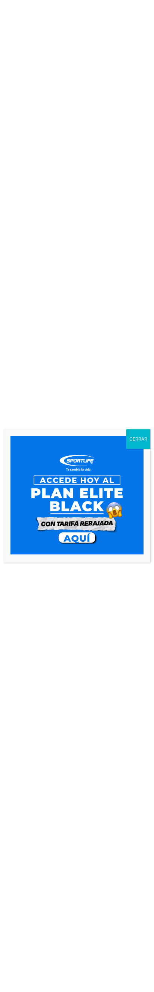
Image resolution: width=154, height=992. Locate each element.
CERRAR (138, 439)
